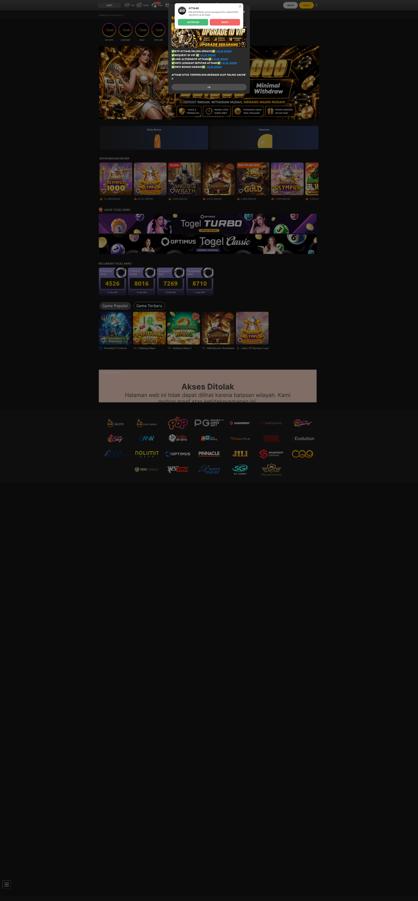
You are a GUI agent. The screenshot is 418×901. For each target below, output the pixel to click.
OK (209, 87)
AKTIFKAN (193, 22)
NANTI (224, 22)
